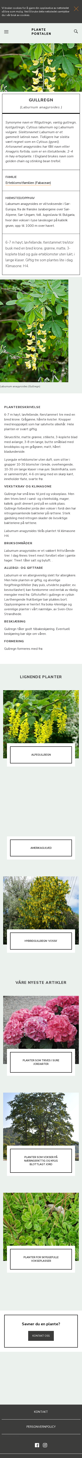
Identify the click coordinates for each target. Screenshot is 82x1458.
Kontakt (41, 1412)
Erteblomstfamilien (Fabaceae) (28, 182)
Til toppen (41, 1326)
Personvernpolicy (41, 1427)
